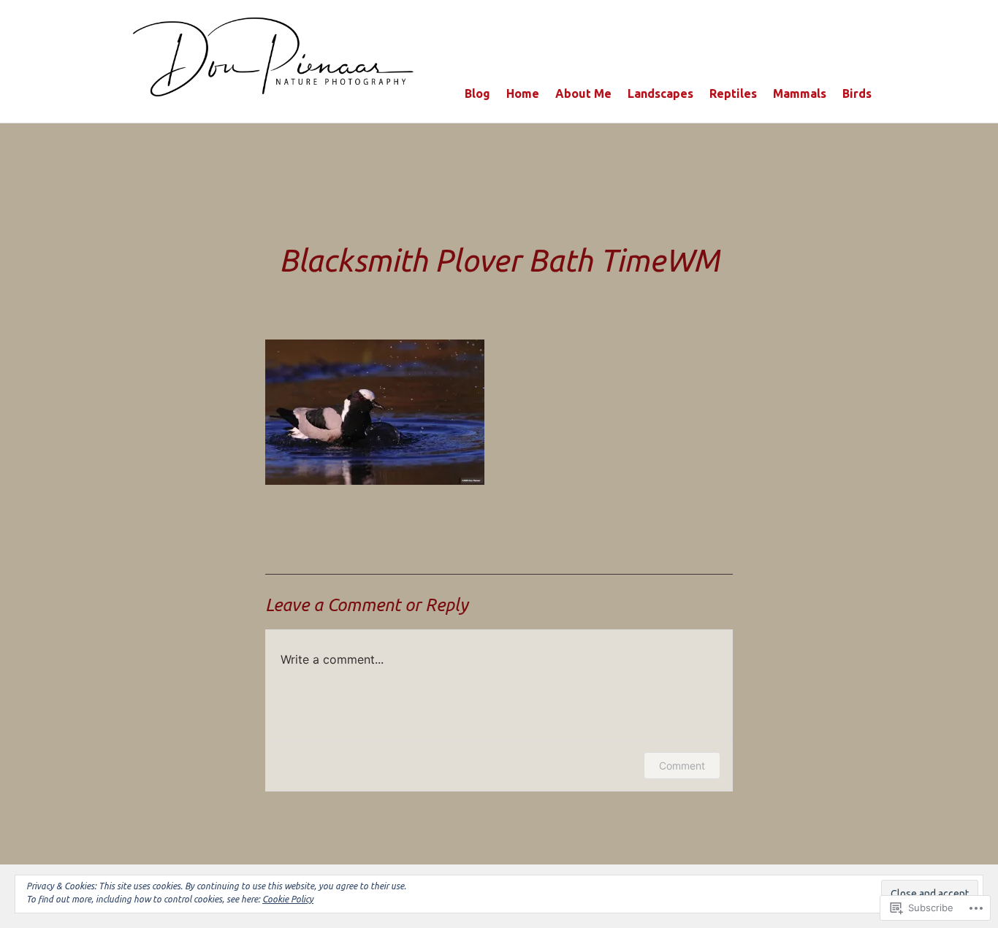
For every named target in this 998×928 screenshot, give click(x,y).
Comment (682, 765)
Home (522, 93)
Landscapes (660, 93)
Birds (857, 93)
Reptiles (733, 93)
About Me (583, 93)
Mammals (799, 93)
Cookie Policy (287, 899)
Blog (477, 93)
